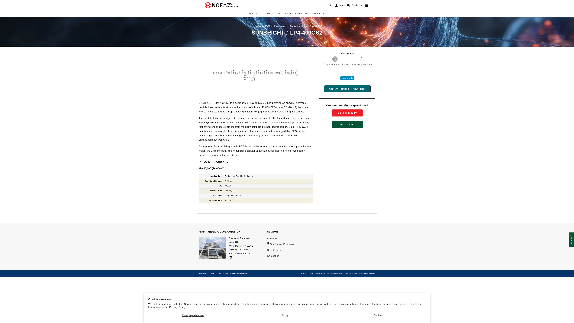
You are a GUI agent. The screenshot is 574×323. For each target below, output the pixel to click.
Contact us (273, 256)
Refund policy (351, 273)
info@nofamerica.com (240, 253)
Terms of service (322, 273)
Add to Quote (347, 124)
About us (272, 238)
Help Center (274, 250)
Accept (285, 315)
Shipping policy (337, 273)
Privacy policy (307, 273)
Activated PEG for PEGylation (270, 26)
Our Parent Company (281, 244)
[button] (271, 14)
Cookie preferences (367, 273)
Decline (378, 315)
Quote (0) (571, 239)
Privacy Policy (177, 307)
